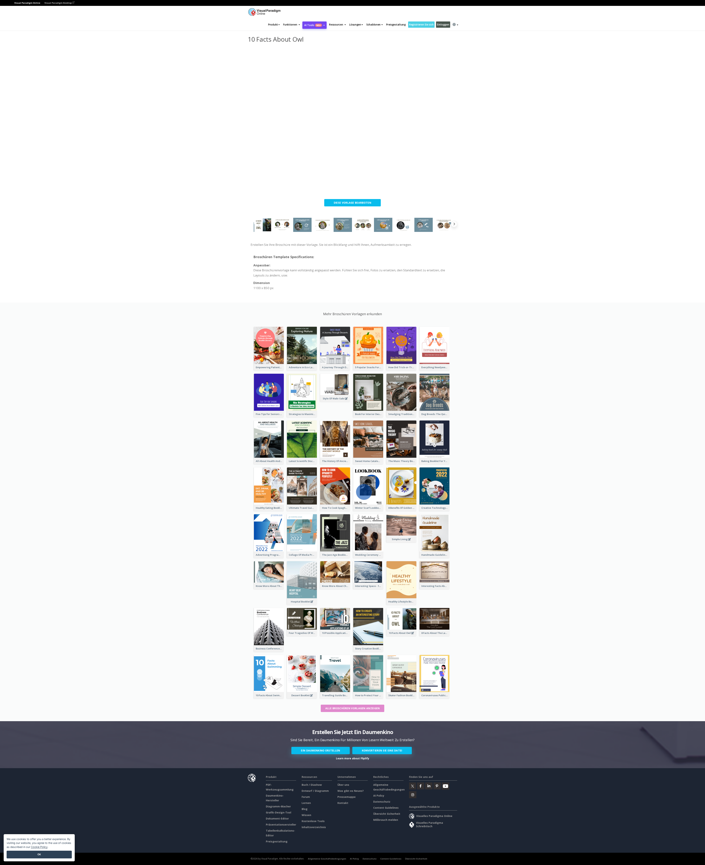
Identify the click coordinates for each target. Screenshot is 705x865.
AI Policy (378, 795)
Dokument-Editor (277, 818)
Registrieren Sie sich (421, 24)
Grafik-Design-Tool (278, 812)
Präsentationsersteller (281, 824)
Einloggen (443, 24)
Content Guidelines (386, 807)
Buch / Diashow (312, 784)
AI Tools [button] (312, 25)
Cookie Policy (39, 846)
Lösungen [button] (355, 24)
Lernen (306, 803)
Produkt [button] (273, 24)
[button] (291, 24)
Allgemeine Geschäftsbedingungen (327, 858)
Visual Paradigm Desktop (58, 2)
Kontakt (342, 803)
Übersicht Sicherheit (386, 813)
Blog (305, 809)
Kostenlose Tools (313, 821)
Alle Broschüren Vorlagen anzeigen (352, 708)
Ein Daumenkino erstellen (320, 750)
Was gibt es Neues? (350, 791)
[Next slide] (454, 225)
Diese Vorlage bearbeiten (352, 202)
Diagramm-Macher (278, 806)
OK (39, 854)
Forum (306, 797)
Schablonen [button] (373, 24)
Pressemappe (346, 797)
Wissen (306, 815)
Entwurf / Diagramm (315, 791)
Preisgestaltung (396, 24)
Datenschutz (381, 801)
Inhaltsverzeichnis (314, 827)
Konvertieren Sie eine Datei (382, 750)
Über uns (343, 784)
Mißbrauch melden (385, 820)
